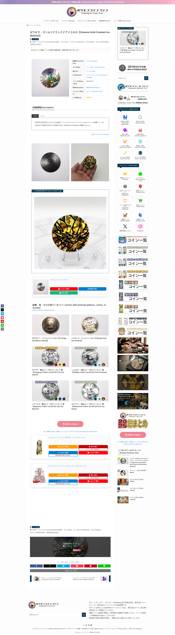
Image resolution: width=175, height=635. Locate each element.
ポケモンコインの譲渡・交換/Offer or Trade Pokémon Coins (85, 628)
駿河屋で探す (93, 289)
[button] (36, 565)
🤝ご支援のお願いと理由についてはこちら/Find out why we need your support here (70, 431)
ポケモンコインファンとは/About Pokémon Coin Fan (49, 628)
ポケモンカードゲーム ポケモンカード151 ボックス (67, 466)
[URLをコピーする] (2, 329)
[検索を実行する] (146, 78)
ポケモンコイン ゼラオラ (59, 280)
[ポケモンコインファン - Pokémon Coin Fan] (87, 12)
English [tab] (42, 116)
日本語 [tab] (35, 116)
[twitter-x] (84, 625)
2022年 (34, 41)
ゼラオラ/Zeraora (89, 41)
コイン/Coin (35, 39)
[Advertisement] (70, 505)
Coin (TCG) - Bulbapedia (102, 134)
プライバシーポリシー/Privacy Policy (116, 628)
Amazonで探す (64, 446)
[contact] (91, 625)
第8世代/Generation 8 (36, 44)
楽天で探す (93, 448)
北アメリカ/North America (102, 41)
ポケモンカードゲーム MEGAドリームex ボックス (67, 437)
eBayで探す (64, 293)
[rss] (89, 625)
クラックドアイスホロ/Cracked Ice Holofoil (48, 41)
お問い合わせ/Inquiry (135, 628)
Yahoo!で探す (63, 454)
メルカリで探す (64, 289)
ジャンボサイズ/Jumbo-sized (76, 41)
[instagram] (86, 625)
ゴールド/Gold (64, 41)
